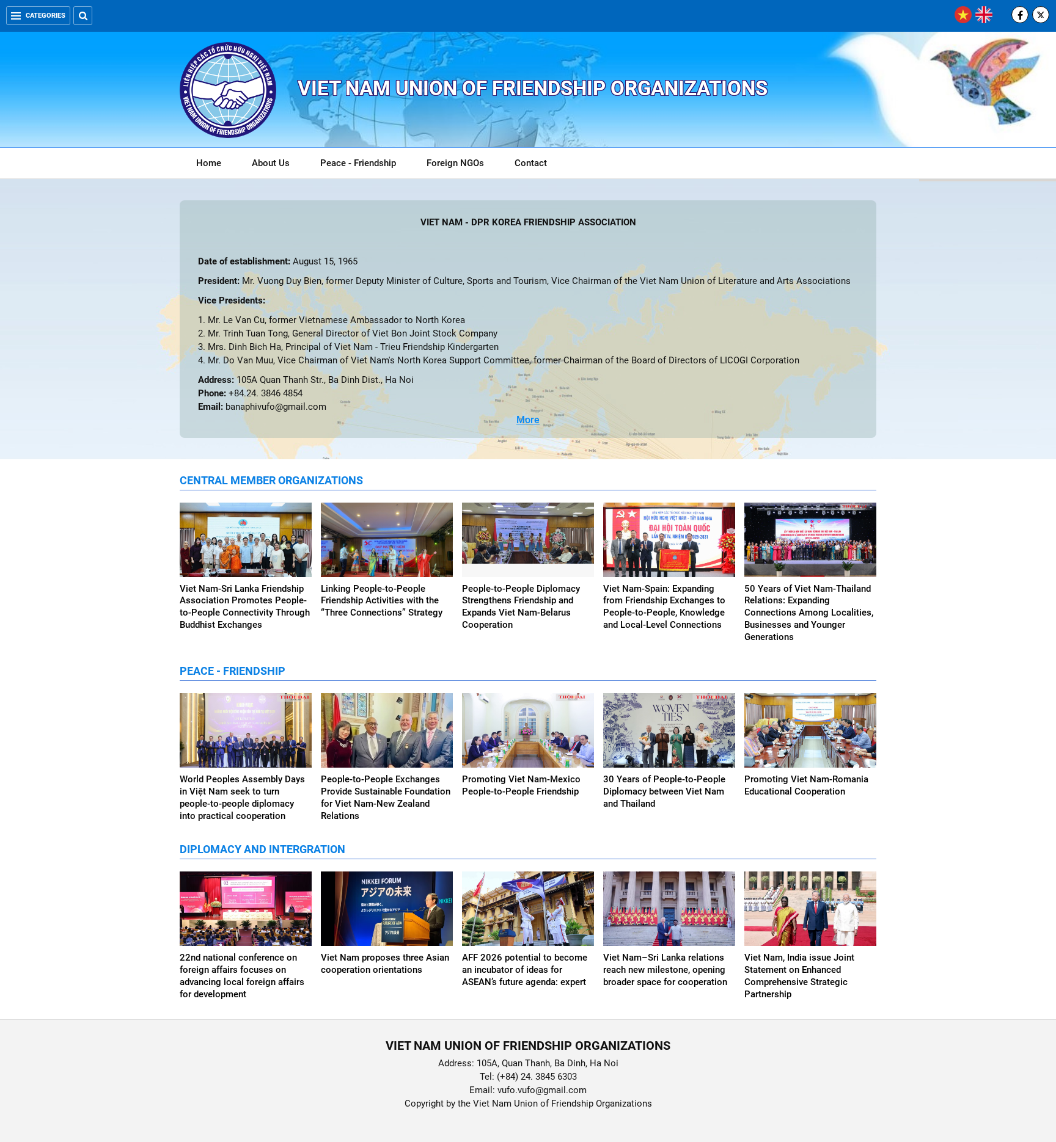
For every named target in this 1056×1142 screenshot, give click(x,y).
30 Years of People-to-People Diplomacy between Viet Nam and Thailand (664, 791)
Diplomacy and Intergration (262, 849)
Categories (45, 16)
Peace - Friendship (358, 163)
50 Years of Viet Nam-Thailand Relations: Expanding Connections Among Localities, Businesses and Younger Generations (808, 613)
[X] (1040, 14)
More (528, 420)
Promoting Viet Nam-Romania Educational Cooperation (806, 785)
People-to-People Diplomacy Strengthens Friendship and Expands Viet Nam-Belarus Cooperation (521, 607)
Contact (531, 163)
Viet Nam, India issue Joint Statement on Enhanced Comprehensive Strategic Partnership (799, 976)
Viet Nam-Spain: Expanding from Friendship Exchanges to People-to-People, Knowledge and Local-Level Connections (664, 607)
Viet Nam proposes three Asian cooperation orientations (385, 963)
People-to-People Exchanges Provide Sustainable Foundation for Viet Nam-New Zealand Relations (385, 797)
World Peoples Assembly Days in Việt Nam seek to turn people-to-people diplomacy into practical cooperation (242, 797)
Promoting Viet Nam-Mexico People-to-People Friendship (521, 785)
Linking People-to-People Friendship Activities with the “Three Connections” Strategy (381, 601)
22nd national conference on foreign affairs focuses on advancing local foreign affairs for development (242, 976)
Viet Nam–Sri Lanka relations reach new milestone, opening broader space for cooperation (665, 969)
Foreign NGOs (455, 163)
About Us (271, 163)
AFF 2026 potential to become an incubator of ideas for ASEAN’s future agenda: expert (524, 969)
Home (208, 163)
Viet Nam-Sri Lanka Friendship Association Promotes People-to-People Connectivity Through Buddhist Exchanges (245, 607)
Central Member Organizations (271, 480)
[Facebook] (1019, 14)
